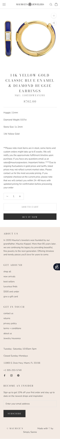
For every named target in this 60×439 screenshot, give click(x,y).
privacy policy (10, 323)
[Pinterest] (18, 375)
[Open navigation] (4, 4)
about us (7, 333)
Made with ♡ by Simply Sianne (38, 430)
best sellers (9, 281)
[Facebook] (4, 375)
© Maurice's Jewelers (22, 428)
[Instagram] (11, 375)
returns (6, 318)
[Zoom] (53, 15)
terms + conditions (12, 328)
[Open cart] (56, 4)
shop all (7, 271)
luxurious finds (10, 286)
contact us (8, 313)
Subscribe (14, 413)
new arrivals (9, 276)
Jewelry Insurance (12, 338)
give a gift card (10, 296)
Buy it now (30, 217)
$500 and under (11, 291)
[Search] (51, 4)
